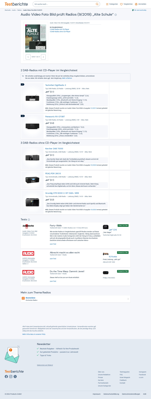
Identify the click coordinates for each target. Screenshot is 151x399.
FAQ (121, 375)
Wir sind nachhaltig (140, 10)
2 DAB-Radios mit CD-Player (59, 29)
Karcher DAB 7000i (54, 148)
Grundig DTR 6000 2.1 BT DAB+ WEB (62, 193)
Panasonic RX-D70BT (55, 116)
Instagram (142, 372)
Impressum (97, 394)
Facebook (142, 375)
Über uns (101, 372)
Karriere (101, 380)
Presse (100, 377)
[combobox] (63, 4)
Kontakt (122, 383)
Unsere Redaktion (104, 375)
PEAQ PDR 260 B (53, 173)
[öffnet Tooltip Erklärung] (116, 15)
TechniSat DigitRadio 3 (55, 85)
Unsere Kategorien (104, 386)
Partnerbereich (103, 383)
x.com (141, 377)
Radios (19, 10)
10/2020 (94, 165)
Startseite (8, 10)
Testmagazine (124, 372)
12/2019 (94, 108)
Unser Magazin (125, 377)
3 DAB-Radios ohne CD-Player (60, 31)
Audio (14, 10)
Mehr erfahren (67, 78)
